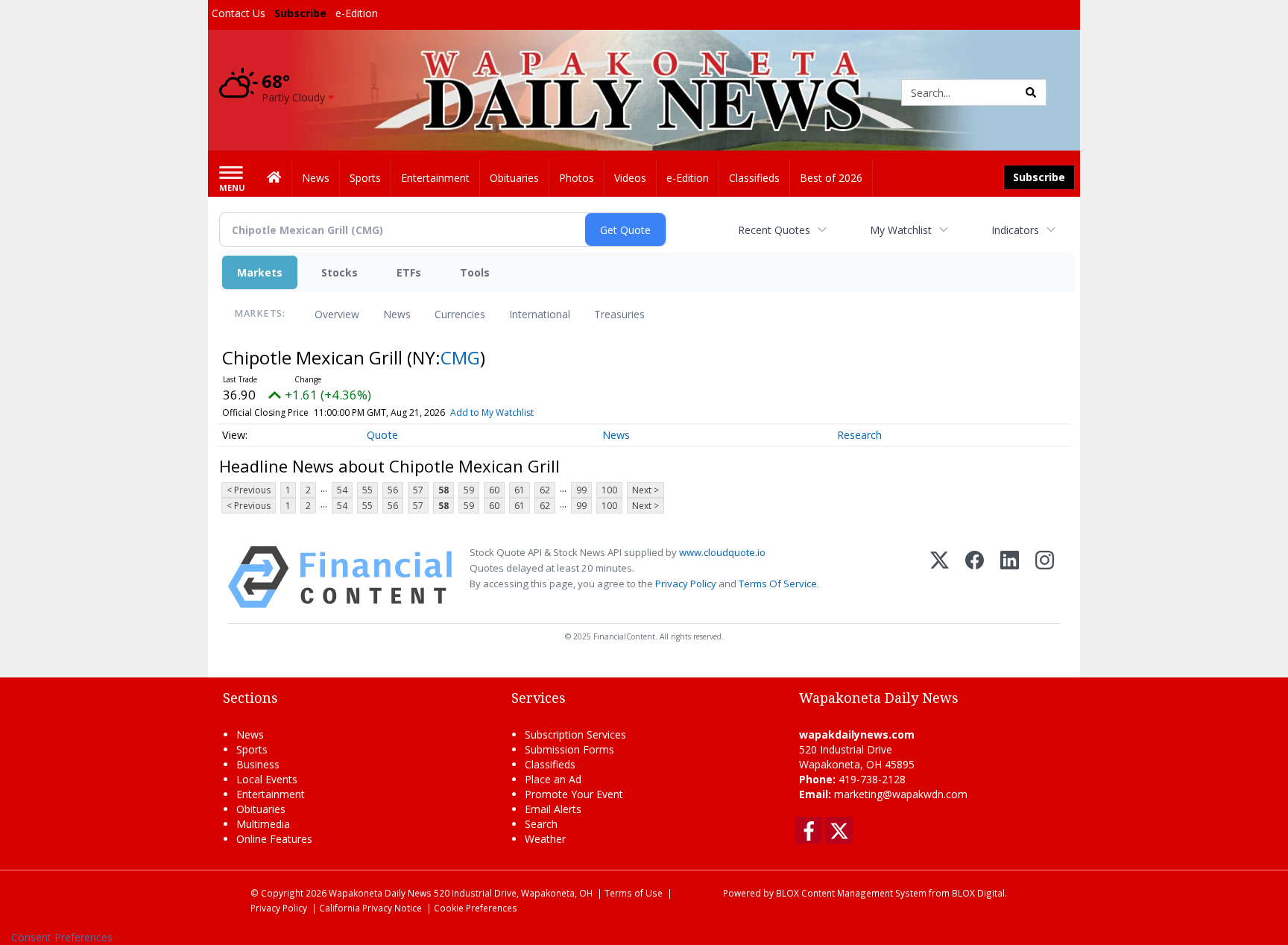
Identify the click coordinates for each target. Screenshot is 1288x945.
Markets (259, 272)
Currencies (460, 314)
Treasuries (619, 314)
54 (342, 490)
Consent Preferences (62, 937)
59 (469, 490)
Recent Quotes (774, 230)
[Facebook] (974, 577)
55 (367, 490)
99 (581, 490)
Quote (382, 435)
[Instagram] (1044, 577)
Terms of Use (633, 893)
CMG (460, 357)
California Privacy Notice (370, 908)
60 (494, 490)
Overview (337, 314)
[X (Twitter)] (939, 577)
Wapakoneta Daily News (380, 893)
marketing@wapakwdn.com (900, 794)
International (539, 314)
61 (519, 490)
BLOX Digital (978, 893)
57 (418, 490)
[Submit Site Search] (1031, 92)
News (397, 314)
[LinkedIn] (1009, 577)
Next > (645, 490)
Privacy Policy (685, 583)
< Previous (249, 490)
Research (859, 435)
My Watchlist (901, 230)
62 (545, 490)
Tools (475, 272)
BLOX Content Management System (851, 893)
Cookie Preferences (475, 908)
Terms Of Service (778, 583)
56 (393, 490)
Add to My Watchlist (492, 412)
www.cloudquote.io (722, 552)
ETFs (409, 272)
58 (443, 490)
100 (609, 490)
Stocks (339, 272)
